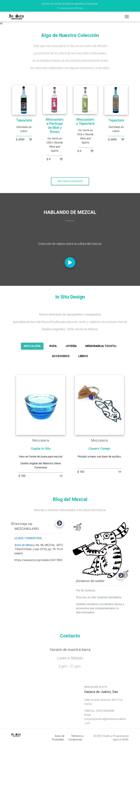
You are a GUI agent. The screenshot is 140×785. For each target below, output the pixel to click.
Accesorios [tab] (60, 395)
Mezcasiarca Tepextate (85, 161)
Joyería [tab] (71, 385)
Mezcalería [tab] (32, 385)
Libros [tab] (83, 395)
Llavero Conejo (99, 488)
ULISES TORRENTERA (28, 577)
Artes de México (24, 584)
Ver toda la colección (70, 220)
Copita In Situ (41, 488)
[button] (10, 43)
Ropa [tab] (53, 385)
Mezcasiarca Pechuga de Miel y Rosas (55, 165)
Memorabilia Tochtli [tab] (100, 385)
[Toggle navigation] (126, 16)
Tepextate (24, 160)
